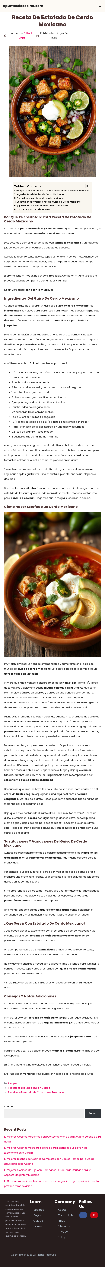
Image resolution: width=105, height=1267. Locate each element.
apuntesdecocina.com (23, 5)
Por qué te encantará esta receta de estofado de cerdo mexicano (52, 190)
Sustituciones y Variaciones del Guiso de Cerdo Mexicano (49, 201)
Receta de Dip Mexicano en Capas (29, 1087)
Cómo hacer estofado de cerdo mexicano (40, 198)
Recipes (13, 1083)
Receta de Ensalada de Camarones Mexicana (36, 1092)
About (62, 1210)
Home (37, 1226)
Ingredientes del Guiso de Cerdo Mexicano (40, 194)
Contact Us (65, 1215)
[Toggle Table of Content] (86, 186)
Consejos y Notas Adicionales (33, 209)
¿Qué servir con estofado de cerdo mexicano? (42, 205)
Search (8, 1106)
